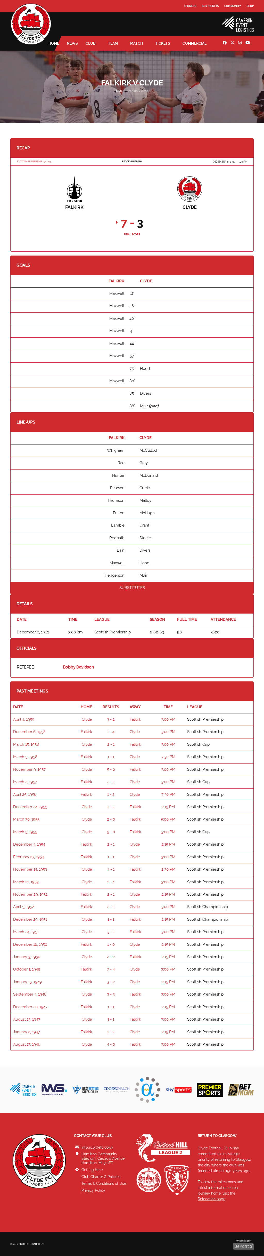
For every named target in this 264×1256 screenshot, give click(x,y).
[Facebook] (225, 43)
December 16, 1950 (30, 944)
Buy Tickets (210, 6)
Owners (190, 6)
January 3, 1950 (26, 957)
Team (113, 43)
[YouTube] (248, 43)
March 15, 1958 (26, 744)
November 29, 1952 (30, 894)
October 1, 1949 (26, 969)
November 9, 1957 (29, 769)
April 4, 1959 (23, 719)
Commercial (195, 43)
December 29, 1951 (30, 919)
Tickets (162, 43)
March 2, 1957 (25, 782)
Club (91, 43)
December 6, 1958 (29, 731)
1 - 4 (110, 731)
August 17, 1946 (26, 1044)
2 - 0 (111, 819)
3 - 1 (110, 931)
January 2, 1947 (26, 1032)
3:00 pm (168, 719)
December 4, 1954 (29, 844)
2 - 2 (111, 957)
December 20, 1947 (30, 1007)
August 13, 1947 (26, 1019)
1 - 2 (110, 794)
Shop (250, 6)
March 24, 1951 (26, 931)
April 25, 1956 (24, 794)
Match (136, 43)
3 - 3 (111, 994)
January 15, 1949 (27, 982)
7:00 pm (168, 1019)
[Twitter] (233, 43)
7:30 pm (168, 756)
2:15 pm (168, 807)
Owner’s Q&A (194, 20)
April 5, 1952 (23, 906)
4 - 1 (110, 869)
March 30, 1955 (26, 819)
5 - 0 (111, 769)
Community (232, 6)
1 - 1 (111, 756)
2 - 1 (110, 744)
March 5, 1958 (25, 756)
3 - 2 (111, 719)
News (72, 43)
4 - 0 (111, 1044)
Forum (189, 16)
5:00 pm (168, 819)
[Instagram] (240, 43)
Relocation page (211, 1199)
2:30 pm (168, 869)
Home (53, 43)
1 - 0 (111, 944)
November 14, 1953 (30, 869)
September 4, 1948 (29, 994)
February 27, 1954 (28, 857)
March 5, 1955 (25, 832)
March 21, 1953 (26, 882)
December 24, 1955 (30, 807)
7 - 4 (111, 969)
